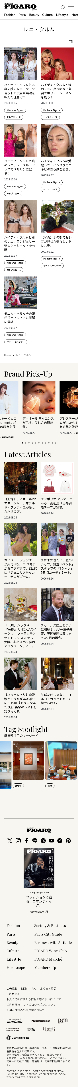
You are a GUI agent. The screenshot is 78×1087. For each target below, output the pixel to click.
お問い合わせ (28, 988)
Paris (22, 14)
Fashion (9, 14)
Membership (45, 967)
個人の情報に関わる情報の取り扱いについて (34, 999)
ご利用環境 (13, 1004)
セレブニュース (14, 117)
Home (7, 355)
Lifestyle (62, 14)
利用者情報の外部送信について (26, 1010)
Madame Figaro (15, 110)
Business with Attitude (53, 942)
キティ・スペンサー (52, 265)
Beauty (34, 14)
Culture (47, 14)
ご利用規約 (13, 994)
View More (37, 912)
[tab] (22, 443)
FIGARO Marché (48, 959)
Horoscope (16, 967)
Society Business (50, 925)
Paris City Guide (48, 934)
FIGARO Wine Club (50, 950)
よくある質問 (48, 988)
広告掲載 (12, 988)
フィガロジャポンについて (39, 1004)
